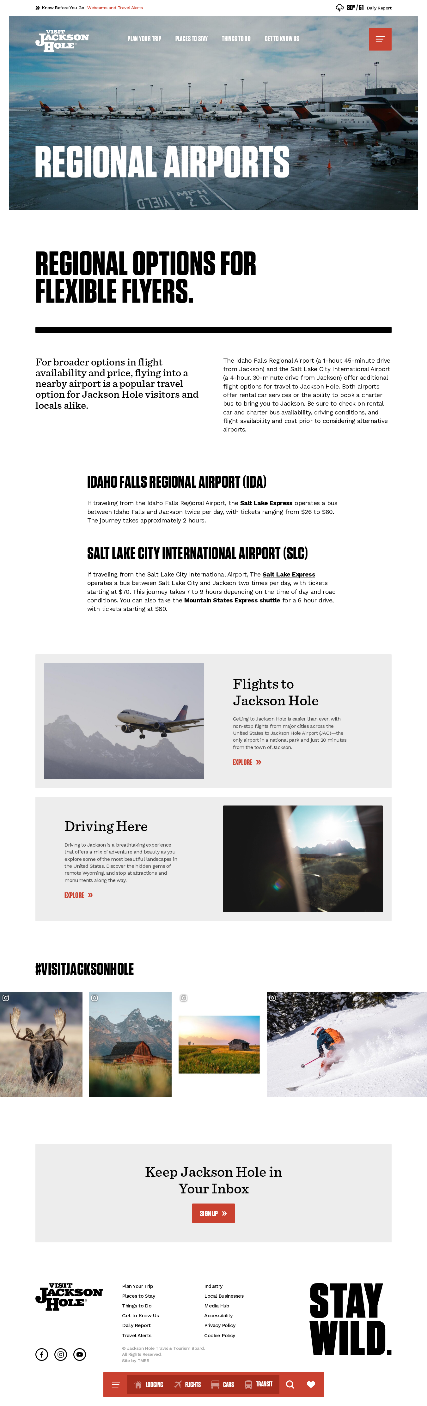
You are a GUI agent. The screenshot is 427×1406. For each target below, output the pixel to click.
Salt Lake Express (266, 503)
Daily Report (136, 1325)
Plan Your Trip (144, 39)
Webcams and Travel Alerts (92, 7)
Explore (242, 762)
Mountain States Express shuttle (232, 600)
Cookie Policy (219, 1335)
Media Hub (216, 1306)
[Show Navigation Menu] (380, 39)
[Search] (290, 1384)
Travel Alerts (136, 1335)
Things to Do (236, 39)
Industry (213, 1286)
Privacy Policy (219, 1325)
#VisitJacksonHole (84, 969)
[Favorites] (311, 1384)
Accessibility (218, 1315)
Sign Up (209, 1213)
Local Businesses (223, 1296)
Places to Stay (191, 39)
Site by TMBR (135, 1360)
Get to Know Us (282, 39)
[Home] (62, 41)
